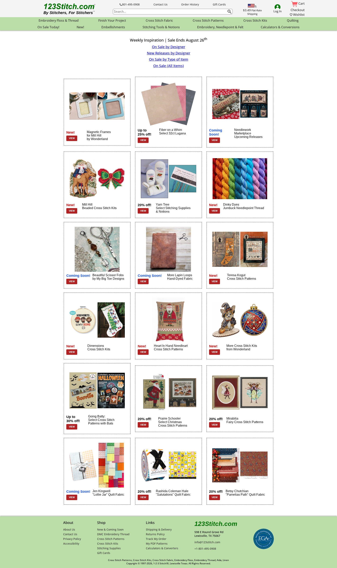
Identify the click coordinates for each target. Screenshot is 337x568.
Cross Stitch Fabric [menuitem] (159, 20)
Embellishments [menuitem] (113, 27)
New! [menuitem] (80, 27)
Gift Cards (219, 4)
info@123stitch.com (207, 542)
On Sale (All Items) (168, 65)
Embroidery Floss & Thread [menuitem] (59, 20)
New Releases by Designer (168, 53)
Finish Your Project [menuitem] (112, 20)
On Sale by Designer (168, 46)
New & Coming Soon (110, 529)
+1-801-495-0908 (205, 548)
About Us (69, 529)
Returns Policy (155, 534)
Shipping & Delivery (159, 529)
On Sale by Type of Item (168, 59)
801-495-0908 (131, 4)
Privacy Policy (72, 539)
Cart (301, 3)
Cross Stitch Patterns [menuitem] (208, 20)
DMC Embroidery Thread (113, 534)
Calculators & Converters (162, 548)
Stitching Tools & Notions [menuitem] (161, 27)
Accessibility (71, 543)
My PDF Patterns (157, 543)
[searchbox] (173, 11)
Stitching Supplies (109, 548)
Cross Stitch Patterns (110, 539)
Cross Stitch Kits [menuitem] (255, 20)
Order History (190, 4)
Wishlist (298, 14)
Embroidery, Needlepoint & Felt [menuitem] (220, 27)
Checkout (298, 10)
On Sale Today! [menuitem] (48, 27)
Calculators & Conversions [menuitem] (280, 27)
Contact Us (160, 4)
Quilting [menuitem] (293, 20)
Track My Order (156, 539)
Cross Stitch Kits (107, 543)
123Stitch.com (215, 523)
